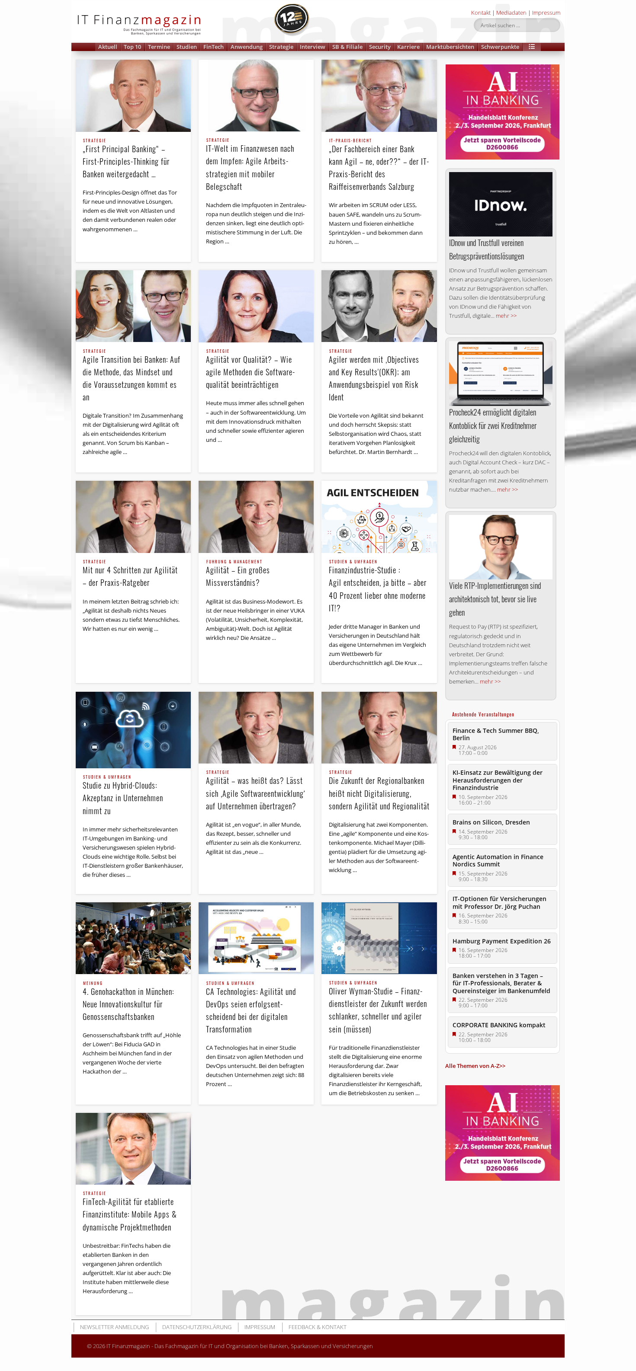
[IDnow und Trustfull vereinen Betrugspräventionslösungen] (500, 204)
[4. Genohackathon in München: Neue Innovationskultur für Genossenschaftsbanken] (133, 938)
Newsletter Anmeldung (114, 1327)
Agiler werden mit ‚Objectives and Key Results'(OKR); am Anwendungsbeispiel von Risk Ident (374, 376)
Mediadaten (511, 12)
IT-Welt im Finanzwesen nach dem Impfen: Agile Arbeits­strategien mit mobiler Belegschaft (250, 165)
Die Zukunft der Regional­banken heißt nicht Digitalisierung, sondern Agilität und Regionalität (379, 790)
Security (380, 47)
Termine (159, 47)
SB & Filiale (347, 47)
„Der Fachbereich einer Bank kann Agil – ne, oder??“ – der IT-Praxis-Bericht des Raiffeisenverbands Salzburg (379, 165)
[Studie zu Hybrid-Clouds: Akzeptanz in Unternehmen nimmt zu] (133, 730)
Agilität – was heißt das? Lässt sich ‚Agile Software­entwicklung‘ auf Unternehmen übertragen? (255, 790)
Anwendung (247, 47)
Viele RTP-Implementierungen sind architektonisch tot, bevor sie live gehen (495, 599)
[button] (532, 47)
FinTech (213, 47)
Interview (312, 47)
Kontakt (481, 12)
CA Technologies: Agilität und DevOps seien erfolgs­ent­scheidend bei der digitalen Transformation (251, 1008)
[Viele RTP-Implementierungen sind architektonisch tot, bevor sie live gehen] (500, 547)
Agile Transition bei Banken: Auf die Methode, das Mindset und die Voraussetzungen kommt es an (131, 376)
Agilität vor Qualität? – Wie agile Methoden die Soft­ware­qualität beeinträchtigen (250, 369)
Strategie (281, 47)
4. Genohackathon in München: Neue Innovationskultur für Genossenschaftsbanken (128, 1001)
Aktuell (107, 47)
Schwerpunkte (500, 47)
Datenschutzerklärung (196, 1327)
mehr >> (506, 316)
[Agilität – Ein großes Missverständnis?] (256, 517)
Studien (187, 47)
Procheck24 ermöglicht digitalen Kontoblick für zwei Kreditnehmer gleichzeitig (492, 425)
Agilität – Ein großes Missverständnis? (238, 574)
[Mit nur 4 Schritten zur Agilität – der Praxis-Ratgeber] (133, 517)
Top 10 (132, 47)
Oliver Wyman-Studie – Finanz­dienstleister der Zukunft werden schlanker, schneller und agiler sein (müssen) (378, 1007)
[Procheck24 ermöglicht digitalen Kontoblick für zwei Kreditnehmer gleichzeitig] (500, 373)
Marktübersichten (450, 47)
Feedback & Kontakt (318, 1327)
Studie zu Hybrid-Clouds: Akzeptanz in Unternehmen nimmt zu (123, 795)
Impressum (546, 12)
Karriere (408, 47)
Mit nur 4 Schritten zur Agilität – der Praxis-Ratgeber (130, 574)
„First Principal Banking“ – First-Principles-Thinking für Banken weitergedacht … (126, 159)
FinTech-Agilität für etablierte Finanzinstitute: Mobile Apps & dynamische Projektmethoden (130, 1212)
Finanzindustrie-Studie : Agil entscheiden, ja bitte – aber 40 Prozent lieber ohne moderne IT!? (378, 586)
